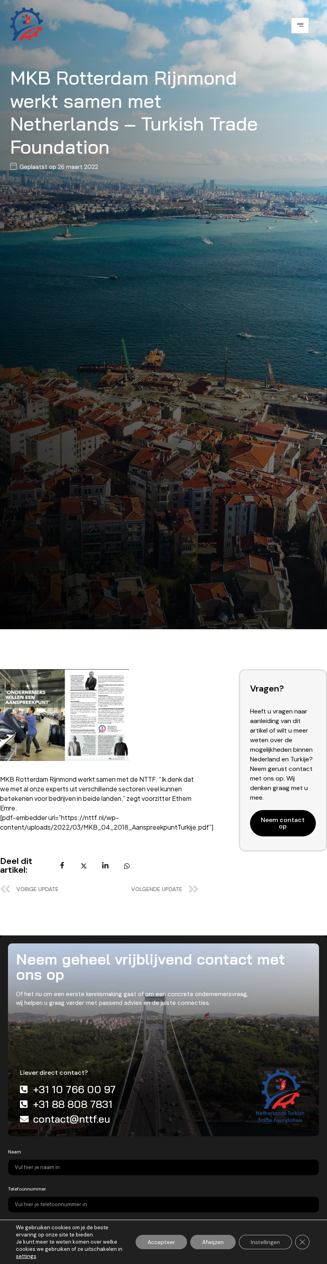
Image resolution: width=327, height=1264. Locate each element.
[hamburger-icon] (300, 26)
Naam (14, 1152)
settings (26, 1256)
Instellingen (265, 1242)
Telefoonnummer (27, 1189)
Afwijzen (213, 1242)
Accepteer (161, 1242)
